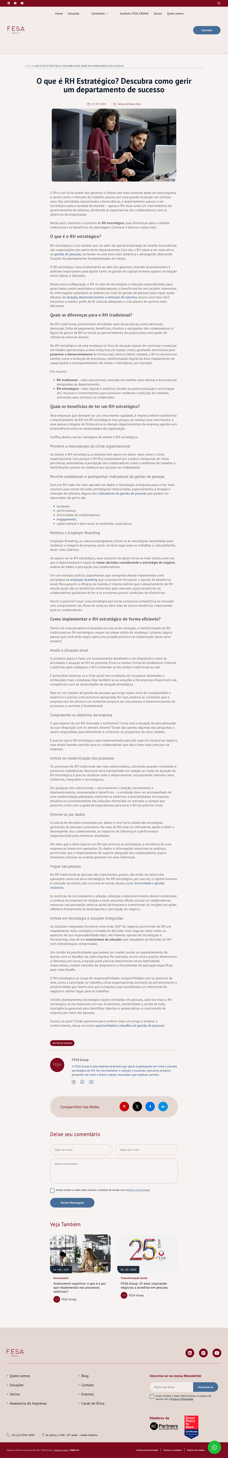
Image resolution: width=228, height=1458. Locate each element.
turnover (63, 506)
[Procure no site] (218, 3)
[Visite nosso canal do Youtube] (22, 3)
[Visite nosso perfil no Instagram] (15, 3)
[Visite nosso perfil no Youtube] (216, 1353)
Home (59, 13)
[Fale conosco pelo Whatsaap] (214, 1448)
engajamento (66, 519)
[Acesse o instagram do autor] (73, 1082)
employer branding (83, 579)
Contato (206, 30)
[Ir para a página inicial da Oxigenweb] (74, 1450)
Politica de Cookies (196, 1450)
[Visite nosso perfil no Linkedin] (9, 3)
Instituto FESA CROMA (134, 13)
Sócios (158, 13)
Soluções (73, 13)
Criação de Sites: (61, 1450)
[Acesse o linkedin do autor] (82, 1082)
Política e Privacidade (138, 1190)
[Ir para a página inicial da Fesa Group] (16, 30)
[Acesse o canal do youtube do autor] (91, 1082)
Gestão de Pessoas (62, 1043)
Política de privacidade (147, 1450)
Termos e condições (172, 1450)
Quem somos (175, 13)
